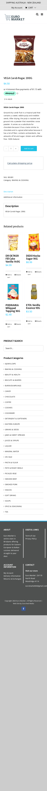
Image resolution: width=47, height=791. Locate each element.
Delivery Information (12, 576)
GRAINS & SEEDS (12, 429)
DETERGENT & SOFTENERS (16, 418)
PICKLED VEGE (11, 473)
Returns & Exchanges (12, 579)
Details (18, 275)
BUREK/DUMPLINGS (13, 385)
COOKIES (8, 407)
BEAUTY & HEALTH (12, 374)
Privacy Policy (31, 539)
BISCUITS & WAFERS (13, 380)
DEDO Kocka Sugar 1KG (33, 257)
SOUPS (8, 501)
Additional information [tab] (13, 197)
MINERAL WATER (12, 451)
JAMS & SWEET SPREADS (15, 435)
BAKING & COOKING (20, 180)
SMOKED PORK (11, 484)
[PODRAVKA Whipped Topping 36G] (13, 291)
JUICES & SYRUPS (12, 440)
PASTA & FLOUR (11, 462)
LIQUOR (8, 446)
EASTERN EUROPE (12, 424)
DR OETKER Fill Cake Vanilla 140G (13, 258)
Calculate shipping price (19, 163)
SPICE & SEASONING (13, 506)
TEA (6, 512)
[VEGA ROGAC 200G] (23, 50)
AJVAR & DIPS (10, 364)
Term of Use (30, 536)
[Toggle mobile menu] (42, 14)
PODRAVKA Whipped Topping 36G (13, 308)
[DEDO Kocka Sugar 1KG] (33, 242)
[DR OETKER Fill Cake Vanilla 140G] (13, 242)
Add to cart (28, 148)
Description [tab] (8, 191)
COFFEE (8, 402)
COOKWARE (10, 413)
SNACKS (8, 490)
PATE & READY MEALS (14, 468)
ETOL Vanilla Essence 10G (33, 306)
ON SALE (8, 457)
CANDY (8, 391)
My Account (8, 573)
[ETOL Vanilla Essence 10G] (33, 291)
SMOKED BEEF (11, 479)
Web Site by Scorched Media (23, 603)
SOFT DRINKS (10, 495)
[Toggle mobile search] (37, 14)
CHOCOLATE (10, 397)
